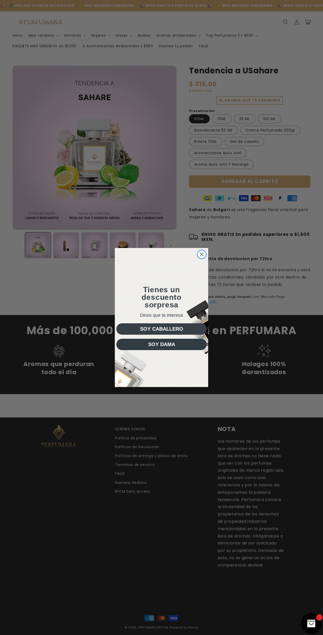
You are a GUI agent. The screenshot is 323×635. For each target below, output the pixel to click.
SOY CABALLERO (161, 329)
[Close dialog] (201, 254)
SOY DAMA (161, 344)
